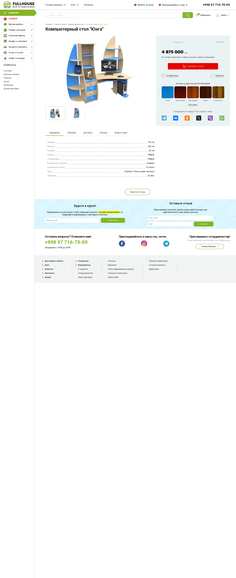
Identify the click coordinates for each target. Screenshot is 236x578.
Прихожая (8, 85)
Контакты (88, 5)
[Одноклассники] (187, 118)
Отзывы (103, 133)
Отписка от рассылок (117, 273)
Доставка (87, 133)
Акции (48, 277)
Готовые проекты (54, 5)
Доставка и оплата (54, 261)
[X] (198, 118)
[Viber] (210, 118)
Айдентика (154, 269)
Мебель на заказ (146, 5)
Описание (71, 133)
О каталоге (83, 269)
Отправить (204, 224)
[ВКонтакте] (175, 118)
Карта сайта (113, 277)
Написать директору (158, 261)
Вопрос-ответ (121, 133)
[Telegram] (164, 118)
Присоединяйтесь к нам (173, 5)
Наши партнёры (85, 277)
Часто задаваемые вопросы (121, 269)
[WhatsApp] (221, 118)
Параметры (54, 133)
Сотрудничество (85, 273)
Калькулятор (84, 265)
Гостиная (8, 71)
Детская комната (11, 74)
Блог (73, 5)
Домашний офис (11, 88)
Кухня (6, 81)
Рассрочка (83, 261)
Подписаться (113, 220)
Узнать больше (209, 246)
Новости (49, 269)
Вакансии (112, 265)
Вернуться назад (137, 192)
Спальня (7, 78)
